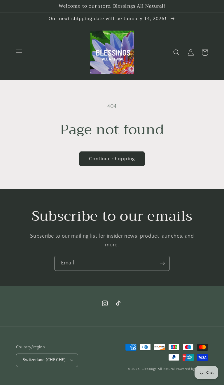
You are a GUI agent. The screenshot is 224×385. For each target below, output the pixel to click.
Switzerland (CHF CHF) (44, 360)
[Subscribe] (162, 263)
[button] (19, 52)
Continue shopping (112, 158)
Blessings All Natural (159, 369)
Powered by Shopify (192, 369)
